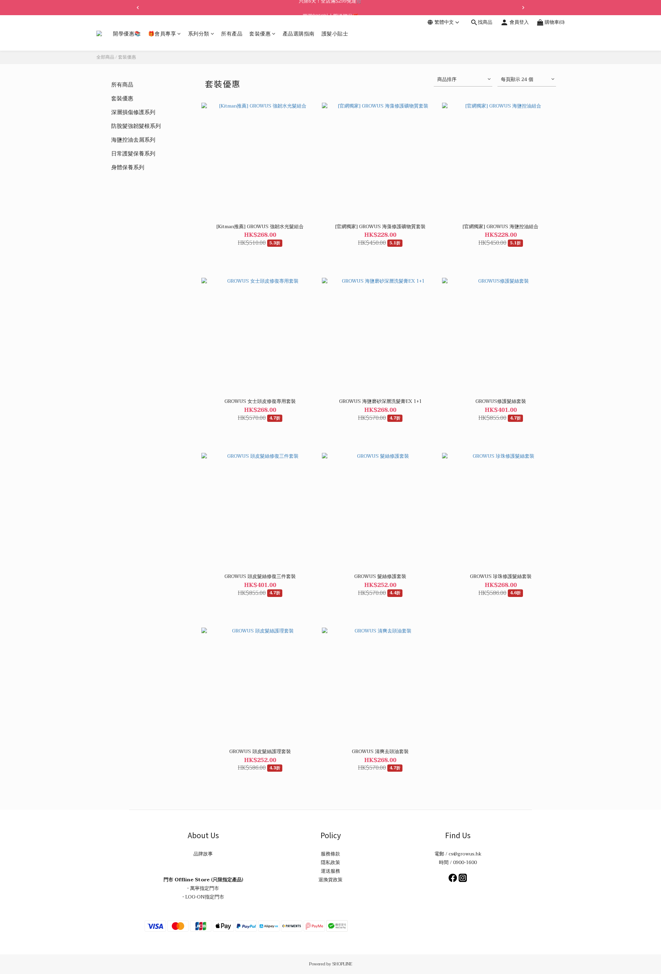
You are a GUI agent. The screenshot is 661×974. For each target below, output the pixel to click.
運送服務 (330, 871)
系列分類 (198, 34)
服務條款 (330, 854)
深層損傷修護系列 (133, 112)
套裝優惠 (260, 34)
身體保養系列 (127, 167)
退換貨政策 (330, 880)
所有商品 (122, 85)
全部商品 (105, 57)
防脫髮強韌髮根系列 (136, 126)
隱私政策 (330, 862)
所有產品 (231, 34)
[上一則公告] (138, 7)
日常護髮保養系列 (133, 154)
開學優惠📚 (127, 34)
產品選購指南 (299, 34)
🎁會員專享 (162, 34)
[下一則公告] (523, 7)
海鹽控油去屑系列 (133, 140)
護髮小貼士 (335, 34)
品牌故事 (203, 854)
